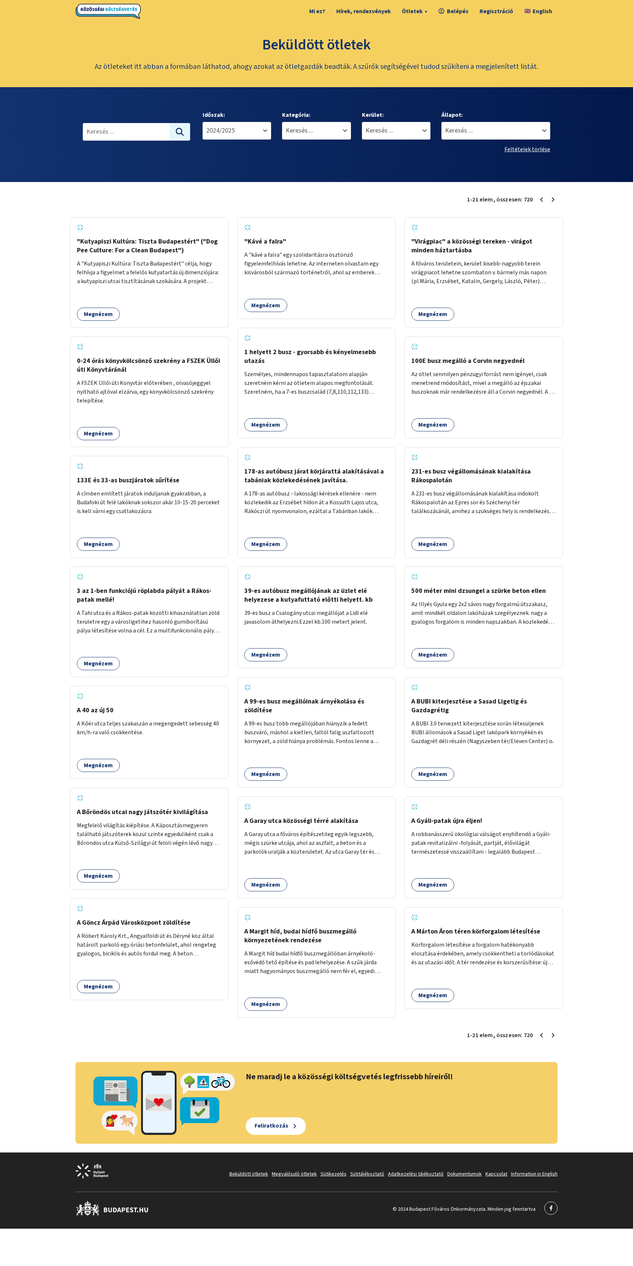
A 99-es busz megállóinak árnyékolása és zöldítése (304, 706)
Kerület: (373, 115)
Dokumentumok (464, 1174)
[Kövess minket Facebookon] (112, 1214)
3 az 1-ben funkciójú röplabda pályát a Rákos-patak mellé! (144, 595)
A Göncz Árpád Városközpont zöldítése (133, 922)
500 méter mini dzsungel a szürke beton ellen (478, 590)
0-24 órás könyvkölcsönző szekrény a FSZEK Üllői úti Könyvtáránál (148, 365)
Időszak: (214, 115)
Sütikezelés (334, 1174)
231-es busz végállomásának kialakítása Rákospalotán (471, 476)
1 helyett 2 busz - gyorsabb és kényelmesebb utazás (310, 356)
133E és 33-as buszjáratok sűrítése (128, 480)
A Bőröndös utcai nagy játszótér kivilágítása (142, 812)
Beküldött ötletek (248, 1174)
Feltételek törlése (527, 149)
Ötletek (412, 11)
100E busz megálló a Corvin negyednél (468, 360)
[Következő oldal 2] (553, 199)
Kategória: (296, 115)
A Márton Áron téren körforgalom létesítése (475, 931)
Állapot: (452, 115)
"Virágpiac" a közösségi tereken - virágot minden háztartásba (471, 246)
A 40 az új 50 (95, 710)
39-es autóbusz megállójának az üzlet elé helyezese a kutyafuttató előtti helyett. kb (308, 595)
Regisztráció (496, 11)
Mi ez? (317, 11)
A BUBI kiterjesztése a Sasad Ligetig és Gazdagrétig (469, 706)
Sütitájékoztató (367, 1174)
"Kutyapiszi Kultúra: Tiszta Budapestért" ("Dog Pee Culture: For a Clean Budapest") (147, 246)
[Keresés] (180, 132)
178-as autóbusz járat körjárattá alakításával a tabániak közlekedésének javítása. (314, 476)
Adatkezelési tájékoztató (416, 1174)
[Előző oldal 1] (541, 199)
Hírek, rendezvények (363, 11)
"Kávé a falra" (265, 241)
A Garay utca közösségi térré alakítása (301, 820)
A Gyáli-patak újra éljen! (446, 820)
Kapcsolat (496, 1174)
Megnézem (98, 314)
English (542, 11)
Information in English (534, 1174)
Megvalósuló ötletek (294, 1174)
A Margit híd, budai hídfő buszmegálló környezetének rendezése (300, 936)
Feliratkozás (271, 1126)
